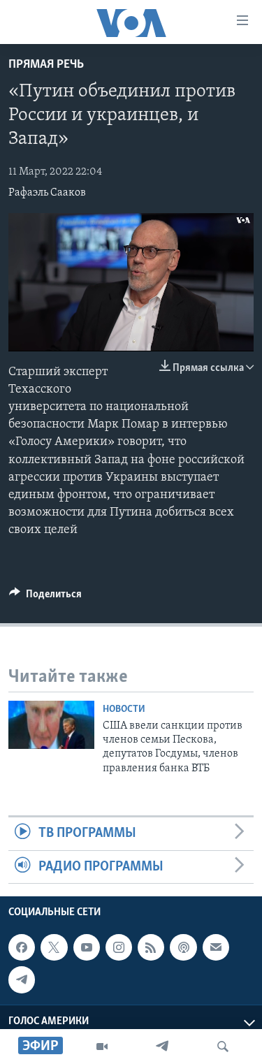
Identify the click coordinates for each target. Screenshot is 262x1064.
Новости (124, 709)
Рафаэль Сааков (47, 192)
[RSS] (151, 947)
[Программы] (102, 1046)
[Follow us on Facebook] (21, 947)
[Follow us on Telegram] (21, 979)
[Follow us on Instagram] (118, 947)
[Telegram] (162, 1046)
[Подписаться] (216, 947)
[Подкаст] (183, 947)
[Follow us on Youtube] (86, 947)
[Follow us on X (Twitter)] (54, 947)
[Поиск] (223, 1046)
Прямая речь (46, 65)
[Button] (45, 597)
